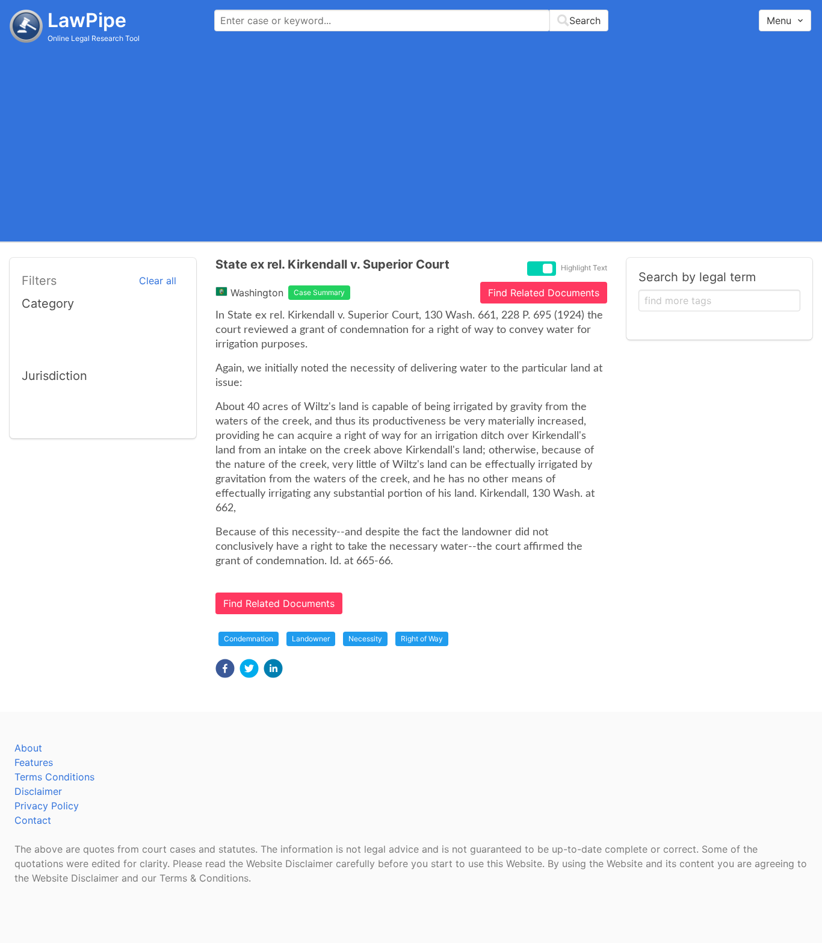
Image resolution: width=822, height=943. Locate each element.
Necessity (365, 638)
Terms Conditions (54, 777)
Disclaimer (38, 791)
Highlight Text (584, 268)
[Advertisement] (411, 141)
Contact (32, 820)
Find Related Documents (543, 293)
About (28, 748)
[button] (225, 668)
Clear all (157, 281)
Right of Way (422, 638)
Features (33, 762)
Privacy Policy (46, 806)
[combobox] (411, 20)
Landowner (311, 638)
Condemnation (248, 638)
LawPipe (87, 20)
